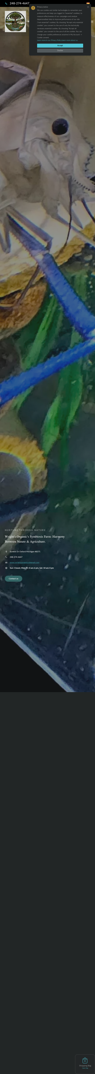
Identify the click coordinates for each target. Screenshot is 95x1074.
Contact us (13, 579)
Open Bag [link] (85, 1068)
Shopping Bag (85, 1066)
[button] (88, 7)
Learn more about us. (70, 40)
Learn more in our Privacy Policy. (49, 40)
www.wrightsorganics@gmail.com (24, 563)
